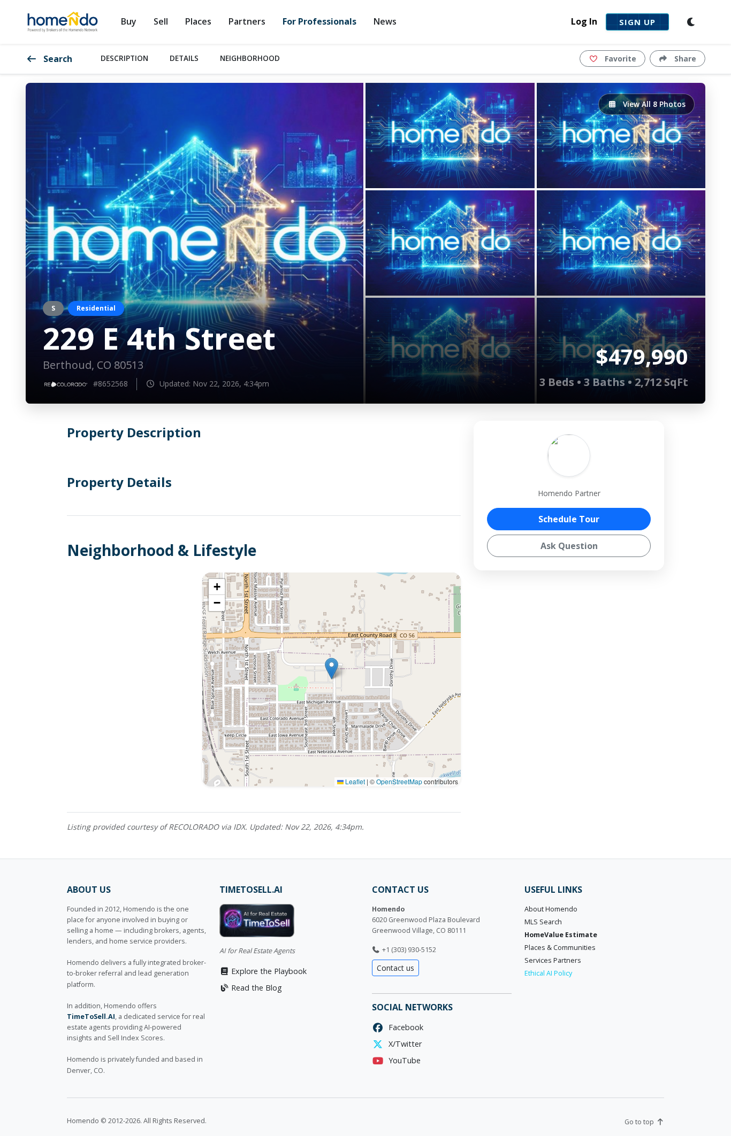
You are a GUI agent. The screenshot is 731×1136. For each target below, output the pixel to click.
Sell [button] (161, 21)
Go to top (640, 1121)
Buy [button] (128, 21)
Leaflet (354, 781)
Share (684, 58)
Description (124, 58)
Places (198, 21)
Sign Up (637, 22)
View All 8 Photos (653, 104)
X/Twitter (403, 1044)
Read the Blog (255, 988)
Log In (584, 21)
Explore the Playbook (268, 971)
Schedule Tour (568, 519)
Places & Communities (560, 947)
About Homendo (550, 909)
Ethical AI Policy (548, 973)
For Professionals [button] (319, 21)
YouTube (402, 1060)
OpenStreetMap (399, 781)
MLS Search (543, 921)
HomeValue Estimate (560, 934)
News (385, 21)
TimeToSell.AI (91, 1016)
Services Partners (552, 960)
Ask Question (569, 546)
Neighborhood (250, 58)
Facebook (403, 1027)
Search (56, 59)
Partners (247, 21)
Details (184, 58)
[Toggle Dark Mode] (691, 22)
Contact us (395, 968)
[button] (331, 668)
